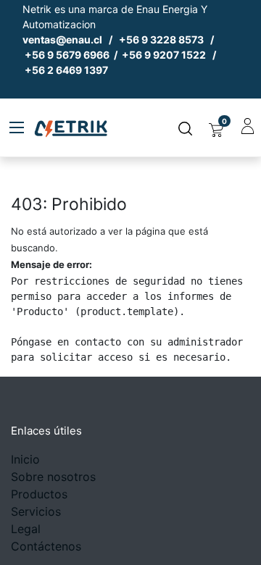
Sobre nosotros (53, 476)
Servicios (36, 511)
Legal (26, 529)
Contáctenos (46, 546)
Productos (39, 494)
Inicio (25, 459)
